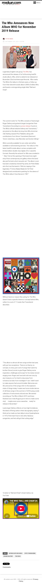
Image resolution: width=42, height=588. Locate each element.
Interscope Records (15, 553)
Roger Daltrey (8, 556)
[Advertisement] (21, 444)
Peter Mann (9, 39)
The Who (26, 72)
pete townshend (30, 553)
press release (26, 126)
